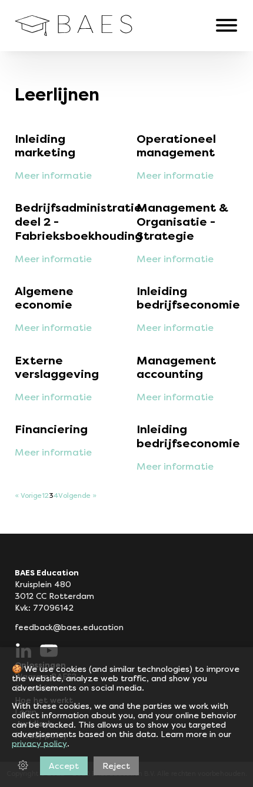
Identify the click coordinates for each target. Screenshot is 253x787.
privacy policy (39, 743)
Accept (64, 766)
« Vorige (28, 496)
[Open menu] (226, 25)
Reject (116, 766)
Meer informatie (53, 175)
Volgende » (77, 496)
